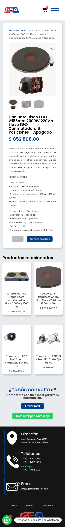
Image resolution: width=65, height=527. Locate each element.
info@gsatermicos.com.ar (34, 488)
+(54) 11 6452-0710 (31, 469)
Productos (23, 30)
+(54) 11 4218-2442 (31, 458)
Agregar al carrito (40, 239)
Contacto (48, 505)
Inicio (12, 30)
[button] (51, 48)
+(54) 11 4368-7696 (31, 462)
